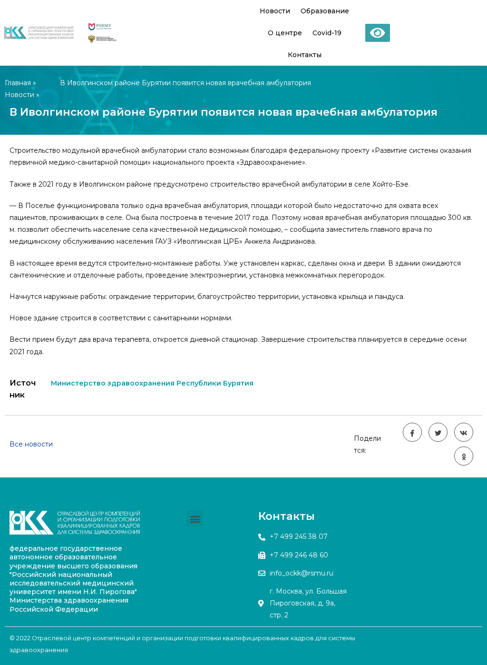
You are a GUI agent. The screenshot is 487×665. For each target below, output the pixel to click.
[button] (195, 518)
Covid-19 (326, 33)
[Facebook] (250, 523)
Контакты (304, 54)
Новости (275, 11)
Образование (325, 11)
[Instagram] (250, 570)
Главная (18, 83)
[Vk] (250, 546)
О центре (285, 33)
